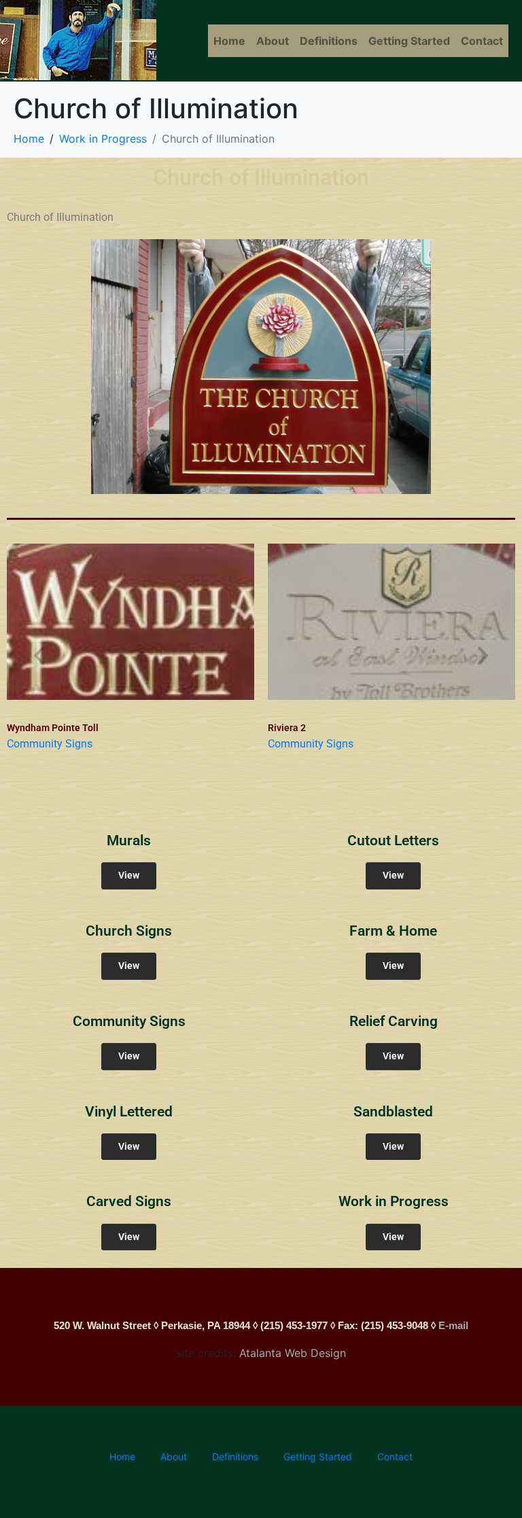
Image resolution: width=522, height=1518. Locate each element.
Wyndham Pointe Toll (53, 727)
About (272, 41)
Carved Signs (128, 1201)
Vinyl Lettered (129, 1112)
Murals (129, 840)
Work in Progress (393, 1201)
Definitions (329, 41)
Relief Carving (393, 1021)
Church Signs (129, 931)
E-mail (453, 1325)
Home (229, 41)
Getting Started (409, 41)
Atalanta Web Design (292, 1353)
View (128, 875)
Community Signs (49, 743)
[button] (39, 655)
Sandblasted (393, 1112)
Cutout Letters (393, 840)
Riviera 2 (287, 727)
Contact (482, 41)
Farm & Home (393, 931)
